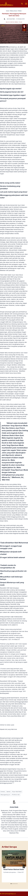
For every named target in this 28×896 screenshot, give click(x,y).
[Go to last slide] (4, 866)
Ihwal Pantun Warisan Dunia (14, 869)
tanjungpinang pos (5, 794)
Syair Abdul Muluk (17, 791)
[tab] (12, 883)
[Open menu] (26, 3)
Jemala (3, 791)
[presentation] (14, 858)
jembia (8, 791)
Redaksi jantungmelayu (10, 872)
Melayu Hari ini (10, 22)
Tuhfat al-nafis (16, 794)
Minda (16, 22)
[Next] (24, 866)
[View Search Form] (22, 3)
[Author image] (5, 19)
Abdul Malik (12, 19)
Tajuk (20, 22)
